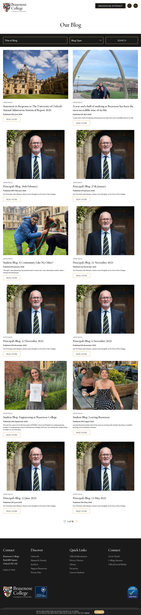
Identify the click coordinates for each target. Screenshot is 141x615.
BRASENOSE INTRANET (110, 5)
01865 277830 (9, 569)
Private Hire (36, 572)
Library (73, 564)
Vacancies (74, 568)
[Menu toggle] (135, 5)
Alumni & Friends (38, 560)
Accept (99, 612)
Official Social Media (117, 564)
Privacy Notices (76, 560)
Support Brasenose (39, 568)
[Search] (129, 5)
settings (87, 613)
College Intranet (115, 560)
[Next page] (76, 521)
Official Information (78, 556)
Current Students (77, 572)
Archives (34, 564)
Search (122, 40)
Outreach (35, 556)
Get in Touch (114, 556)
